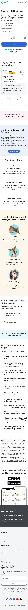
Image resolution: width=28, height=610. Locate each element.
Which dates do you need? (8, 35)
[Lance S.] (13, 81)
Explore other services (6, 20)
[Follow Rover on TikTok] (20, 599)
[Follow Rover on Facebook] (7, 599)
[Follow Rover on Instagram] (10, 599)
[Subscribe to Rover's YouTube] (17, 599)
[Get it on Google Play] (14, 483)
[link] (14, 44)
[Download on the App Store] (14, 478)
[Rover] (5, 2)
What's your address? (6, 28)
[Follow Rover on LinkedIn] (14, 599)
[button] (25, 2)
